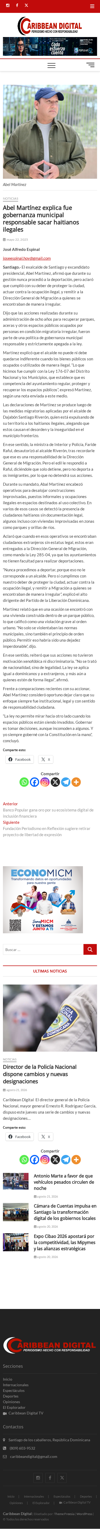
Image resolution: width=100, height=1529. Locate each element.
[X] (55, 782)
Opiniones (11, 1401)
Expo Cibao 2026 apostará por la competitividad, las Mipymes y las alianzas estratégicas (64, 1242)
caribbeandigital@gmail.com (33, 1456)
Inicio (7, 1379)
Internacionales (16, 1384)
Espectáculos (14, 1390)
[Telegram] (65, 782)
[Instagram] (45, 782)
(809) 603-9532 (22, 1448)
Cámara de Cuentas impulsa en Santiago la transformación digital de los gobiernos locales (65, 1212)
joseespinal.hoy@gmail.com (27, 258)
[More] (76, 782)
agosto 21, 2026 (16, 1090)
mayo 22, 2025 (17, 239)
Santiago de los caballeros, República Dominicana (49, 1439)
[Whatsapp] (24, 782)
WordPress (84, 1514)
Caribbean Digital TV (26, 1413)
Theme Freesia (64, 1514)
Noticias (10, 198)
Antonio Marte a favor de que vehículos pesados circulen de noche (64, 1182)
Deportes (10, 1396)
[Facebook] (34, 782)
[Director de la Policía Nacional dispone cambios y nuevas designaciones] (50, 1018)
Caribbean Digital (17, 1513)
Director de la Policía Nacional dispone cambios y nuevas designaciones (40, 1074)
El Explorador (14, 1407)
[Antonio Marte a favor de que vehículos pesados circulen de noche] (16, 1181)
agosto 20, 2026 (47, 1226)
